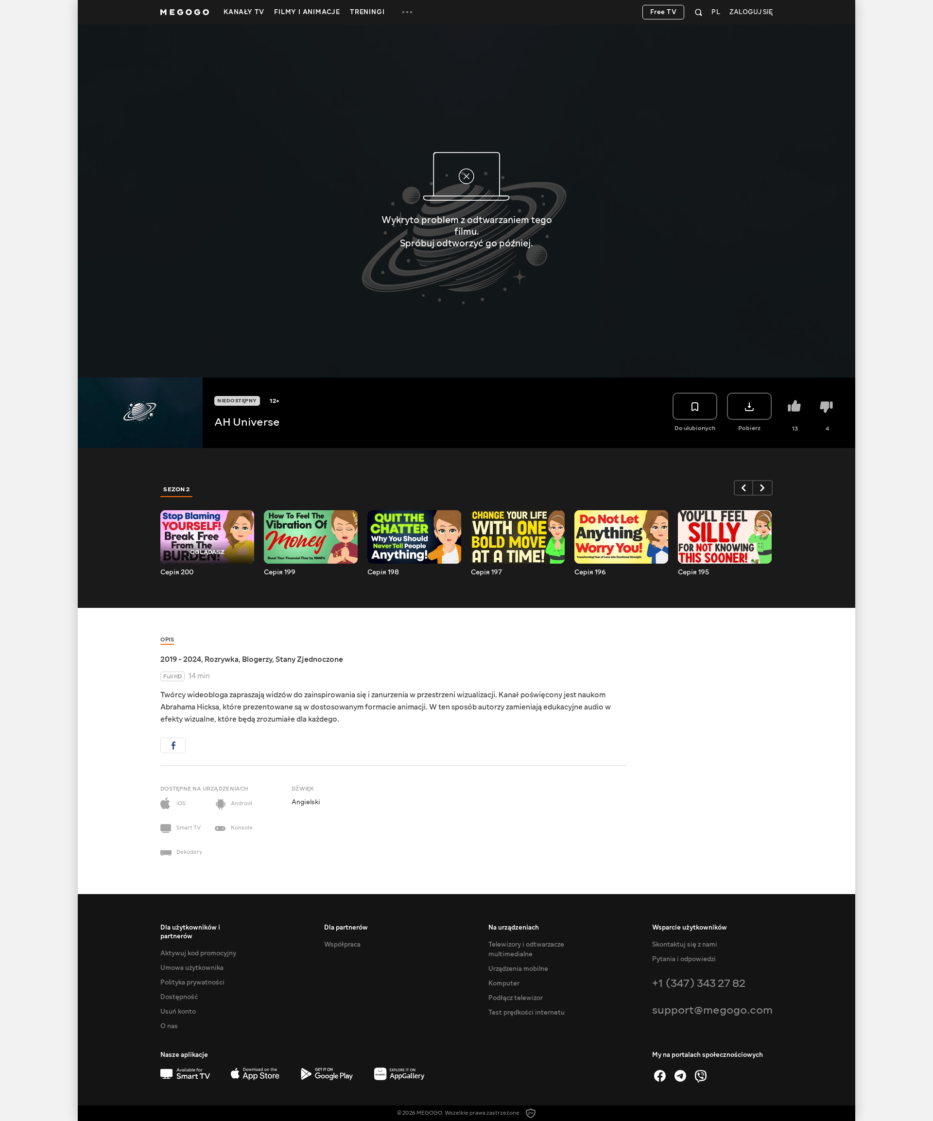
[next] (763, 488)
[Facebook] (660, 1076)
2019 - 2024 (180, 659)
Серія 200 (176, 572)
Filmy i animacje (307, 12)
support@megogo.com (712, 1010)
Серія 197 (486, 572)
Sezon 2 (176, 489)
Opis (167, 639)
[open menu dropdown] (407, 12)
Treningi (367, 12)
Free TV (663, 12)
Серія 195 (693, 572)
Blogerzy (257, 659)
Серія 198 (383, 572)
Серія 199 (279, 572)
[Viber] (700, 1076)
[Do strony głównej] (184, 12)
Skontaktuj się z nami (684, 944)
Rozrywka (222, 659)
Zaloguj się (751, 12)
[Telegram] (680, 1076)
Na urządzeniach (513, 927)
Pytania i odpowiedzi (684, 959)
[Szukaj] (698, 12)
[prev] (743, 488)
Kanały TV (244, 12)
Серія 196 (590, 572)
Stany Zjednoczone (309, 659)
